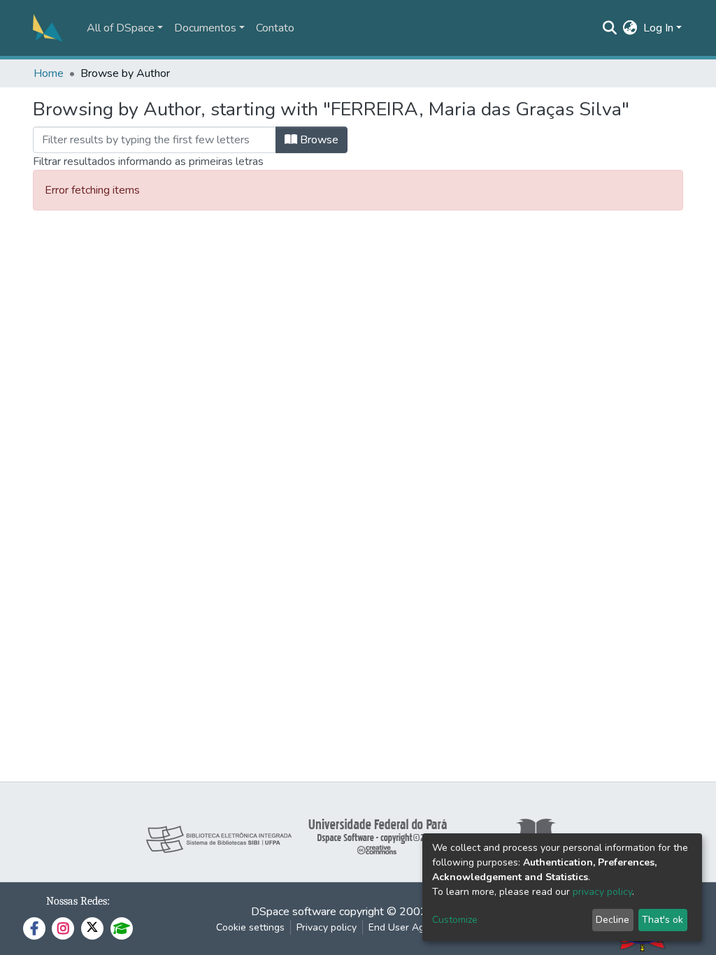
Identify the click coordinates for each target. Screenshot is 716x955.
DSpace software (293, 911)
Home (49, 73)
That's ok (662, 919)
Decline (612, 919)
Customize (455, 919)
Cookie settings (250, 927)
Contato (275, 28)
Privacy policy (326, 927)
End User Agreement (414, 927)
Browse (317, 140)
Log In (658, 28)
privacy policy (602, 891)
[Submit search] (610, 28)
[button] (630, 28)
